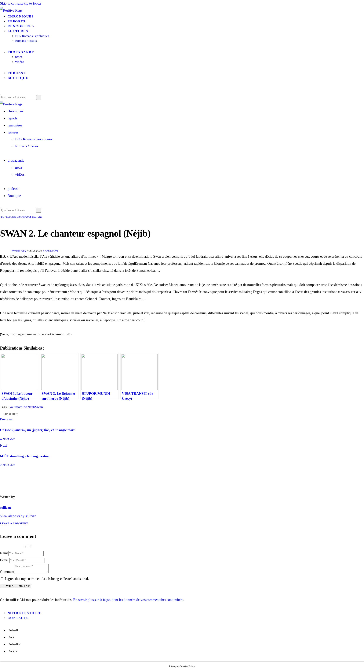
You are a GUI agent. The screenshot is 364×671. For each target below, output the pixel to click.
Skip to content (11, 3)
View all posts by (18, 516)
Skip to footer (31, 3)
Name (4, 553)
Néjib (31, 407)
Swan (39, 407)
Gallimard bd (18, 407)
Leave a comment (14, 523)
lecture (37, 217)
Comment (7, 572)
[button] (1, 90)
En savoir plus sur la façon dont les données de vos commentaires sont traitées (128, 600)
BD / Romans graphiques (16, 217)
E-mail (4, 560)
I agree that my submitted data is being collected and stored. (47, 579)
